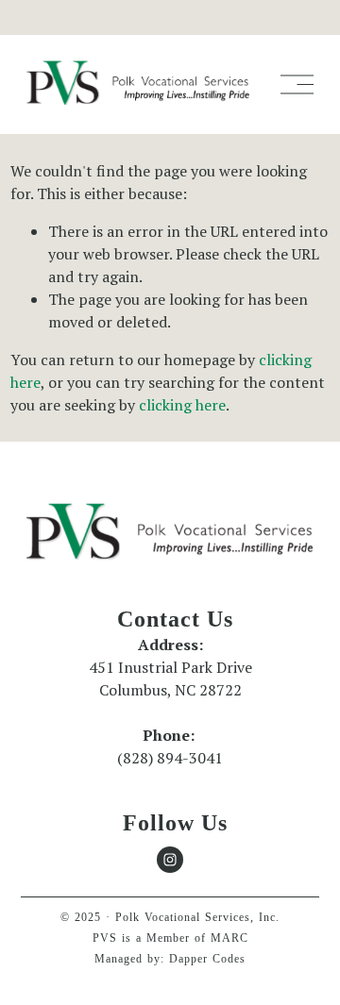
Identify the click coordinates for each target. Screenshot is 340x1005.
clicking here (182, 404)
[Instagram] (170, 859)
